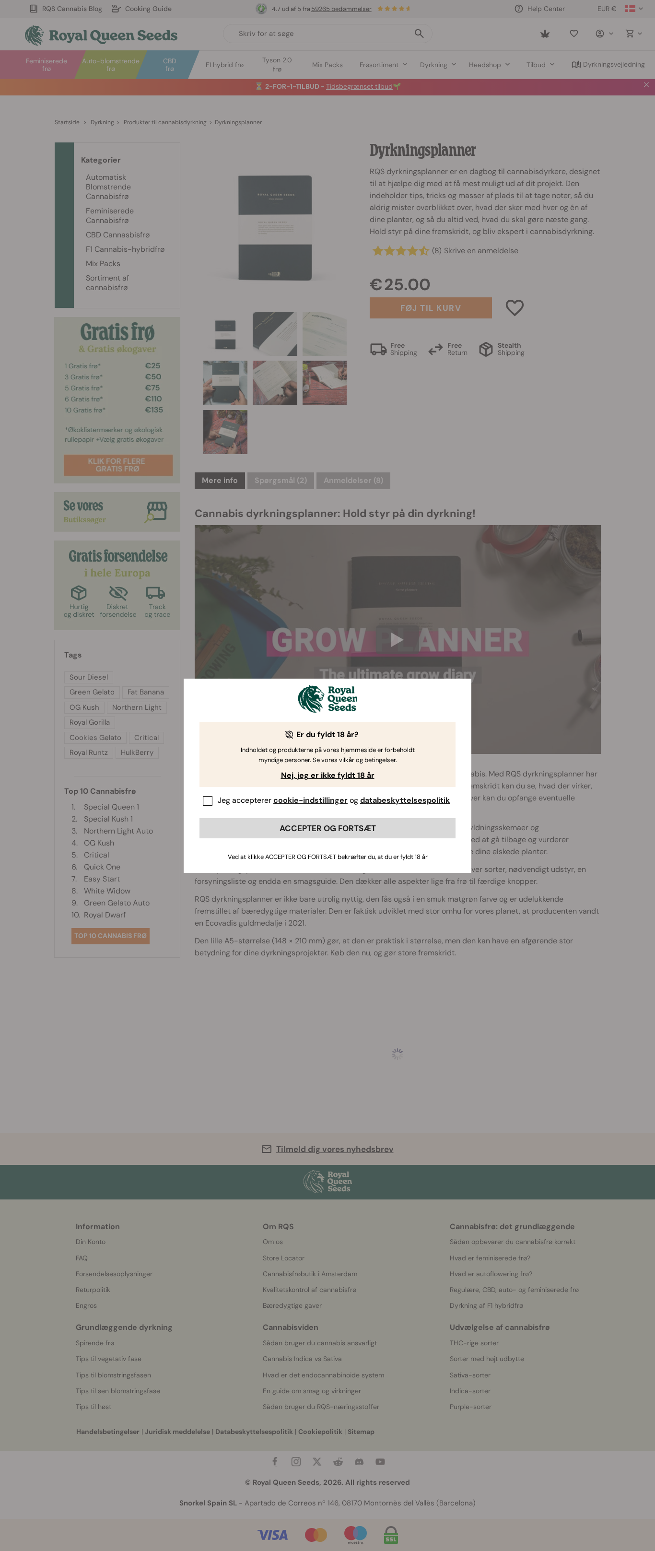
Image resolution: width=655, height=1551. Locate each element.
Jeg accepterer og (334, 800)
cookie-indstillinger (310, 800)
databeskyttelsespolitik (405, 800)
